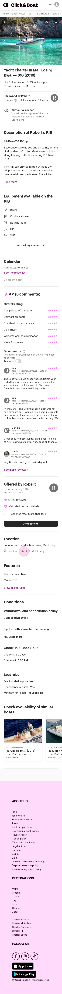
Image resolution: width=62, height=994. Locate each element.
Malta (15, 889)
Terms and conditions (23, 842)
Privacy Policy (19, 834)
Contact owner (31, 523)
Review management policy (26, 869)
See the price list (14, 272)
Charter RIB (18, 931)
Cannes (16, 908)
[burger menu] (50, 4)
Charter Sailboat (21, 919)
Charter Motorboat (22, 923)
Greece (16, 896)
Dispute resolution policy (25, 865)
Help (14, 812)
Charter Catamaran (22, 927)
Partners (16, 850)
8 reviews (17, 82)
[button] (47, 22)
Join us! (16, 854)
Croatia (16, 892)
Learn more (16, 636)
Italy (14, 900)
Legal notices (19, 846)
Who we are (18, 815)
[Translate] (18, 361)
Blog (14, 857)
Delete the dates (13, 279)
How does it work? (22, 819)
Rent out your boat (22, 827)
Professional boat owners (25, 831)
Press (15, 823)
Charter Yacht (19, 934)
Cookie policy (19, 838)
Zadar (15, 911)
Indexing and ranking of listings (28, 861)
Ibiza (14, 904)
